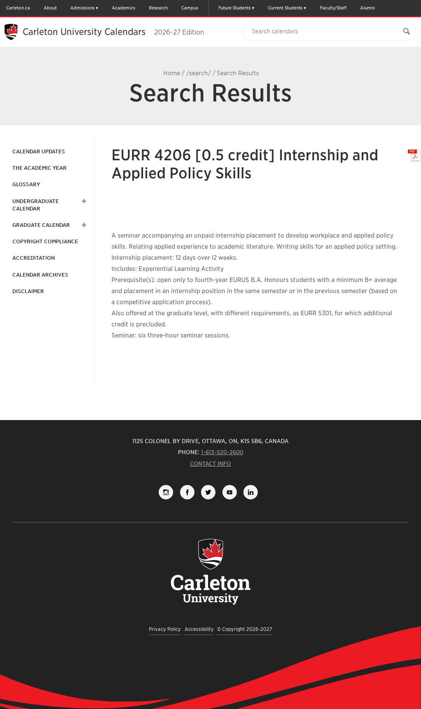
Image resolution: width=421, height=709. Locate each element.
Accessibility (199, 629)
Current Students (285, 8)
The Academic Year (39, 168)
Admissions (82, 8)
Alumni (367, 8)
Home (171, 73)
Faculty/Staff (333, 8)
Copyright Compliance (45, 241)
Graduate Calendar (41, 225)
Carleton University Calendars (113, 31)
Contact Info (210, 463)
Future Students (234, 8)
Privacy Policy (165, 629)
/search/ (198, 73)
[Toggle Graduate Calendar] (83, 225)
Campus (189, 8)
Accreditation (33, 258)
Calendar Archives (40, 275)
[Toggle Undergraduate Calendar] (83, 201)
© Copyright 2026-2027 (244, 629)
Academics (123, 8)
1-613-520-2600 (222, 452)
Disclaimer (28, 291)
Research (158, 8)
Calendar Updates (38, 151)
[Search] (406, 31)
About (50, 8)
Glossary (26, 184)
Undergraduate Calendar (35, 205)
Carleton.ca (18, 8)
